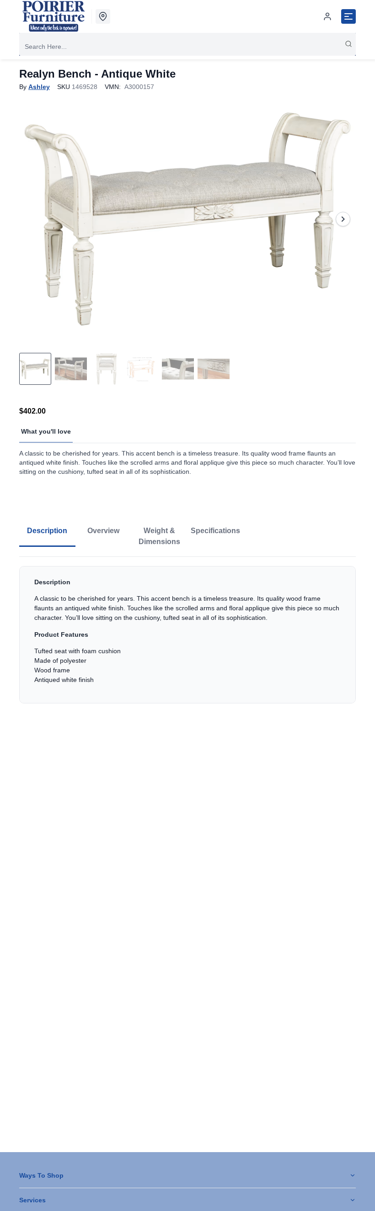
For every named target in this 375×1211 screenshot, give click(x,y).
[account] (327, 16)
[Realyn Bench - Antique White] (187, 219)
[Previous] (32, 219)
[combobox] (187, 46)
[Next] (343, 219)
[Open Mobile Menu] (348, 16)
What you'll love (46, 431)
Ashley (39, 86)
